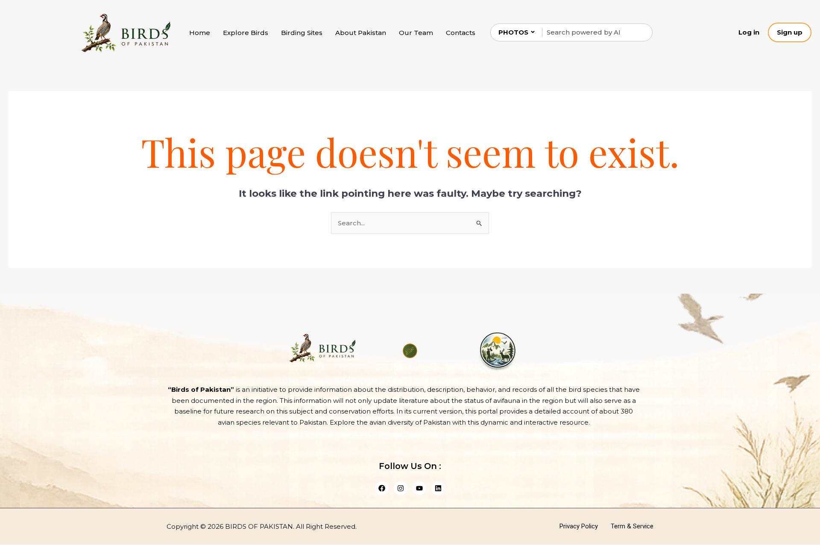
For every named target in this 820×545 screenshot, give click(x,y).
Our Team (416, 33)
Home (199, 33)
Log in (748, 32)
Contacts (460, 33)
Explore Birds (245, 33)
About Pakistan (360, 33)
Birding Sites (301, 33)
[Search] (638, 32)
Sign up (789, 32)
